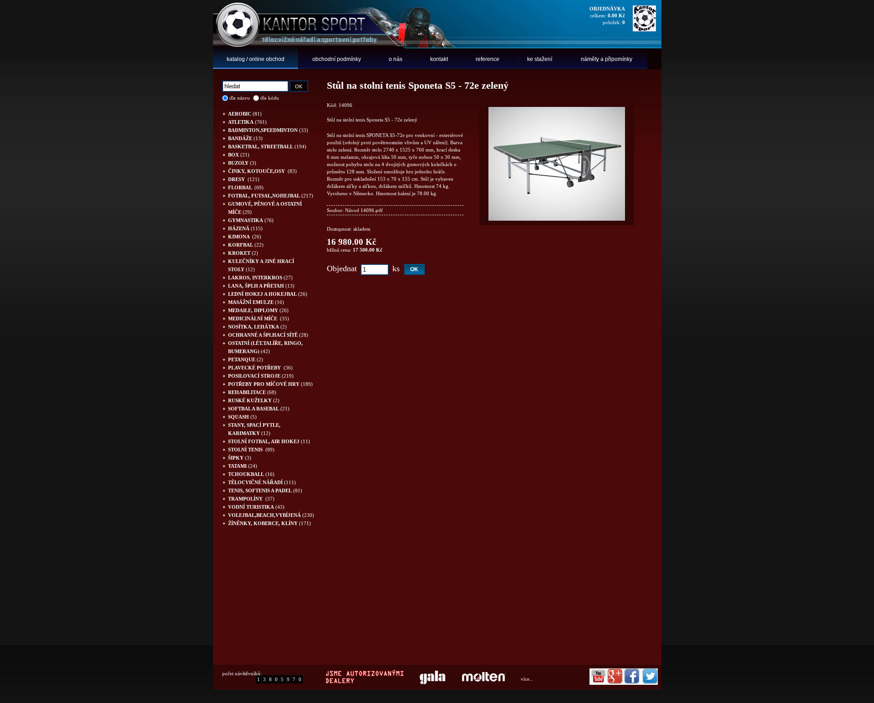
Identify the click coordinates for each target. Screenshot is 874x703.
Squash (242, 417)
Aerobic (245, 113)
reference (487, 59)
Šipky (239, 457)
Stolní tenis (251, 449)
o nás (395, 59)
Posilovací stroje (261, 376)
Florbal (246, 187)
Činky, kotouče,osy (262, 171)
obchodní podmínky (336, 59)
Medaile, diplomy (258, 310)
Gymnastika (251, 220)
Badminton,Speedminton (268, 130)
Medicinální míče (258, 318)
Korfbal (246, 245)
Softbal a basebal (259, 408)
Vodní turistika (256, 507)
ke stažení (539, 59)
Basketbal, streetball (267, 146)
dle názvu (239, 98)
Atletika (247, 122)
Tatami (242, 466)
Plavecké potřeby (260, 367)
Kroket (243, 253)
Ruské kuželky (253, 400)
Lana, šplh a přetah (261, 285)
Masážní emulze (256, 302)
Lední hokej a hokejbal (267, 294)
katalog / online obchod (256, 59)
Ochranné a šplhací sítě (268, 335)
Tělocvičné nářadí (262, 482)
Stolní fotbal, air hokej (269, 441)
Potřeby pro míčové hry (270, 384)
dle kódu (269, 98)
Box (238, 154)
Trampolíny (251, 498)
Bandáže (245, 138)
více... (527, 679)
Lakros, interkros (260, 277)
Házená (245, 228)
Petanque (245, 359)
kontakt (439, 59)
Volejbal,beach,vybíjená (271, 515)
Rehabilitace (252, 392)
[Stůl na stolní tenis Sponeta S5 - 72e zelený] (556, 219)
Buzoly (242, 163)
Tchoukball (251, 474)
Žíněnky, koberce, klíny (269, 523)
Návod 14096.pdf (364, 210)
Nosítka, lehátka (257, 326)
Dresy (243, 179)
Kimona (244, 236)
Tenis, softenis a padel (265, 490)
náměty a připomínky (606, 59)
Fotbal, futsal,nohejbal (270, 195)
